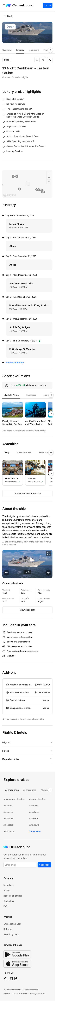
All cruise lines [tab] (29, 790)
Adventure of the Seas (14, 799)
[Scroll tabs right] (50, 50)
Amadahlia (34, 812)
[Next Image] (48, 573)
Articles (7, 890)
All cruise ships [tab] (12, 790)
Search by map (11, 934)
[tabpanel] (27, 414)
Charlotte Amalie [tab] (11, 395)
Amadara (33, 818)
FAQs (6, 906)
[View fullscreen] (48, 553)
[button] (37, 59)
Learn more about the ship (27, 493)
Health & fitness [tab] (24, 452)
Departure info (10, 759)
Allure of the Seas (37, 799)
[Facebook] (5, 978)
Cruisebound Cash (12, 924)
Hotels (6, 750)
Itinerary (20, 50)
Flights (6, 742)
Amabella (8, 805)
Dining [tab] (7, 452)
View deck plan (27, 610)
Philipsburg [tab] (31, 395)
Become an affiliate (13, 895)
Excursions (34, 50)
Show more (35, 831)
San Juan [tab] (48, 395)
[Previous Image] (6, 573)
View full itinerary (15, 362)
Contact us (9, 901)
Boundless (9, 885)
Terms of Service (20, 993)
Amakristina (9, 831)
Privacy (7, 993)
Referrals (8, 929)
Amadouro (34, 825)
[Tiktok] (16, 978)
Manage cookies (37, 993)
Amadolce (8, 825)
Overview (7, 50)
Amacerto (8, 812)
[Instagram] (11, 978)
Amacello (33, 805)
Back (9, 16)
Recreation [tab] (44, 452)
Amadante (8, 818)
